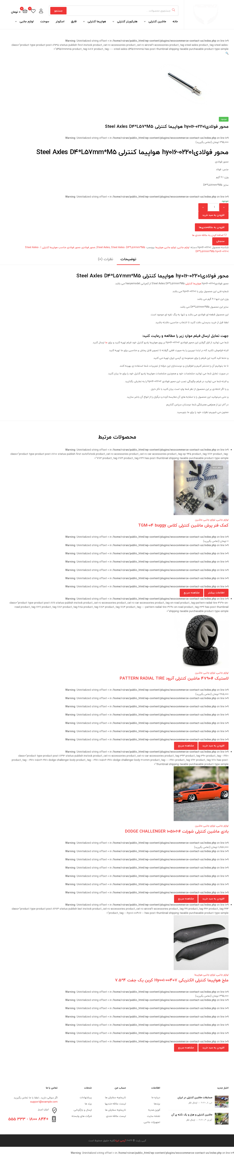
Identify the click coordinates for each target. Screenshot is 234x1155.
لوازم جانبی (27, 21)
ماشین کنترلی (157, 21)
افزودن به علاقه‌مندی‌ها (211, 227)
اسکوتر (60, 21)
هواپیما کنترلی (97, 21)
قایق (74, 21)
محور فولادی (88, 247)
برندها (157, 1103)
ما (106, 342)
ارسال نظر (192, 1103)
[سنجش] (112, 490)
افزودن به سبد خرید (213, 215)
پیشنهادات (86, 1097)
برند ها (88, 1103)
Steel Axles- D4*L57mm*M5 (128, 247)
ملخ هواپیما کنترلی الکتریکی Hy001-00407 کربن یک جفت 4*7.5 (172, 980)
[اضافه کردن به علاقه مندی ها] (130, 490)
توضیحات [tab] (128, 259)
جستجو (58, 10)
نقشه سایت (153, 1116)
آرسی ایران (120, 1140)
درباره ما (155, 1097)
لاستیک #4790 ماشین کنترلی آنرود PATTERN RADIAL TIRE (174, 678)
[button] (227, 53)
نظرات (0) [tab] (105, 259)
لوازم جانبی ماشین (205, 519)
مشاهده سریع (103, 490)
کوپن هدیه (154, 1110)
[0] (33, 10)
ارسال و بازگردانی (83, 1110)
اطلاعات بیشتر (216, 592)
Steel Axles (103, 247)
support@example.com (44, 1101)
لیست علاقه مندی (116, 1116)
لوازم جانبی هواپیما (165, 247)
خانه (175, 21)
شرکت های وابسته (82, 1116)
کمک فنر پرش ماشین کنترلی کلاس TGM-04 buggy (183, 525)
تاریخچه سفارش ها (115, 1097)
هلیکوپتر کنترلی (127, 21)
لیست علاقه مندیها (115, 1103)
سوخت (44, 21)
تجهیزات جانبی (152, 1122)
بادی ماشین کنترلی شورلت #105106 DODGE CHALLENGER (177, 831)
